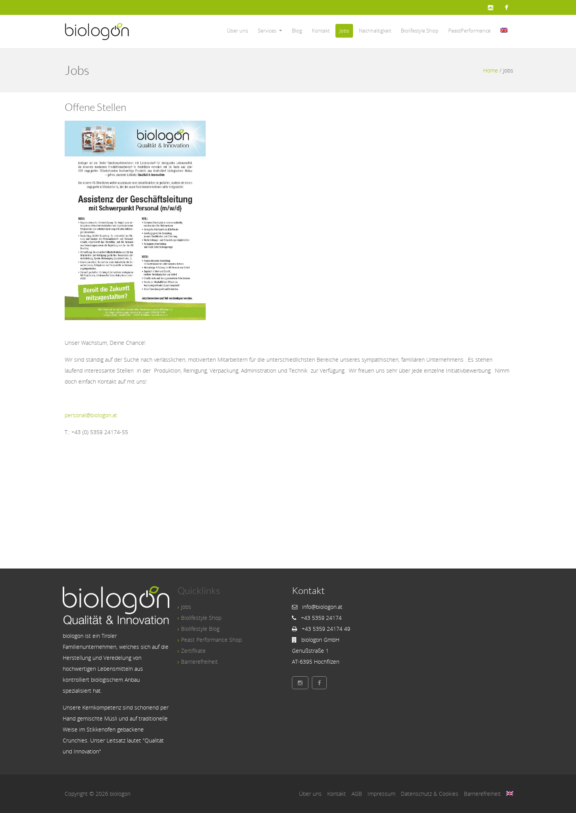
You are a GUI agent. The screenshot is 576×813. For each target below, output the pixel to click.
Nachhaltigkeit (375, 30)
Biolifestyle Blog (200, 628)
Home (490, 70)
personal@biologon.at (91, 415)
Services (267, 30)
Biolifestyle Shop (419, 30)
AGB (356, 793)
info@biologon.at (322, 606)
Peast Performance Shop (211, 639)
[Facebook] (506, 7)
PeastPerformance (469, 30)
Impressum (381, 793)
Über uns (237, 30)
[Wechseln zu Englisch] (503, 31)
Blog (297, 30)
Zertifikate (193, 650)
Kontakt (321, 30)
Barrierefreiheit (199, 661)
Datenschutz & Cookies (429, 793)
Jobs (344, 30)
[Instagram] (490, 7)
